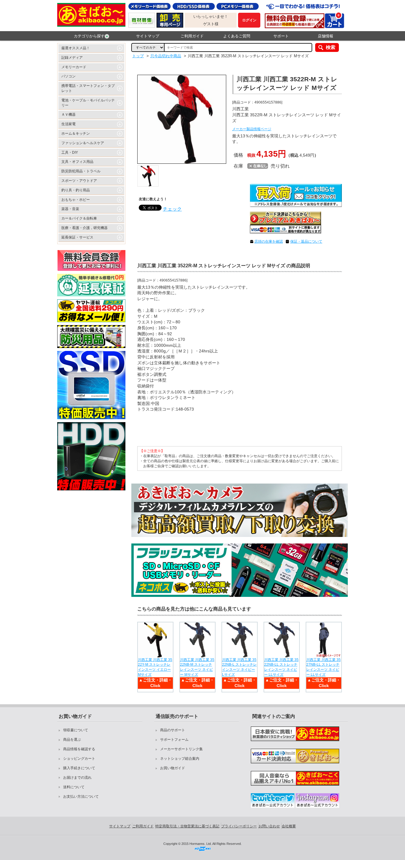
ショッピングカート (79, 758)
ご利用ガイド (192, 36)
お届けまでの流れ (77, 777)
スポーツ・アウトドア (79, 181)
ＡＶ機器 (68, 114)
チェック (172, 209)
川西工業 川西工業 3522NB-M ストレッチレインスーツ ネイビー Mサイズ (197, 667)
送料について (73, 787)
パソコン (68, 76)
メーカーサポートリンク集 (181, 749)
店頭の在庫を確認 (268, 241)
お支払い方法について (81, 796)
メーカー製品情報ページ (251, 129)
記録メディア (72, 57)
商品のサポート (172, 730)
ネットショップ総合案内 (179, 758)
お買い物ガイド (172, 768)
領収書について (75, 730)
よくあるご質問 (236, 36)
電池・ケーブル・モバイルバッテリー (88, 102)
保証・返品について (306, 241)
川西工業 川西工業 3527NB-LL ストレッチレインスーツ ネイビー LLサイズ (323, 667)
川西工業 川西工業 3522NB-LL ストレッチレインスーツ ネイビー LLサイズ (281, 667)
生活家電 (68, 124)
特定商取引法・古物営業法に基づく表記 (187, 826)
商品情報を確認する (79, 749)
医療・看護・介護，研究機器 (84, 228)
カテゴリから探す (89, 36)
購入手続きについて (79, 768)
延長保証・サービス (77, 237)
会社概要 (289, 826)
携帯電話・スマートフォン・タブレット (88, 88)
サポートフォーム (174, 739)
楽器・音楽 (70, 209)
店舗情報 (325, 36)
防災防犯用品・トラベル (81, 171)
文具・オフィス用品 (77, 162)
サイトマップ (147, 36)
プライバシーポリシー (239, 826)
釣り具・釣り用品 (75, 190)
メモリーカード (73, 67)
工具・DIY (69, 152)
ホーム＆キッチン (75, 133)
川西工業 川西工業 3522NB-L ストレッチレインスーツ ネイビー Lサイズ (239, 667)
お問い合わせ (269, 826)
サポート (281, 36)
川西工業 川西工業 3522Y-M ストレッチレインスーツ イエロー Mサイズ (155, 667)
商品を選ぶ (72, 739)
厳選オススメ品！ (75, 48)
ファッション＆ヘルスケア (82, 143)
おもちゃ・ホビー (75, 200)
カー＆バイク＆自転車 (79, 218)
